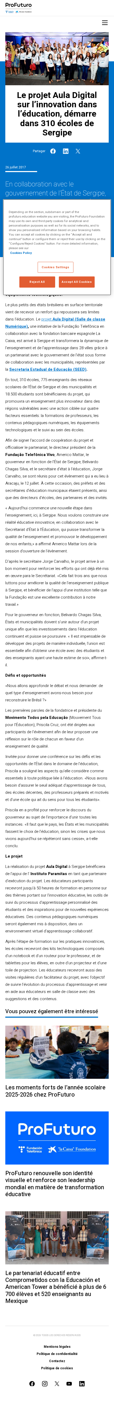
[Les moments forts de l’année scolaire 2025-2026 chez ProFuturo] (57, 1052)
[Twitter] (78, 151)
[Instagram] (45, 1383)
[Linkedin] (65, 151)
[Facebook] (53, 151)
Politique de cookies (57, 1368)
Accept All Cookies (77, 282)
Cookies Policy (21, 252)
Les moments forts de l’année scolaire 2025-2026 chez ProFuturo (55, 1091)
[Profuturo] (18, 8)
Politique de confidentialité (57, 1353)
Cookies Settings (55, 267)
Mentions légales (57, 1346)
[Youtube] (69, 1383)
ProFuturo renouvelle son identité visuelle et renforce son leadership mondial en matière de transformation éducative (54, 1184)
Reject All (37, 282)
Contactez (57, 1361)
